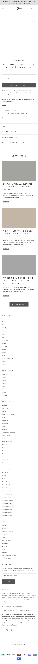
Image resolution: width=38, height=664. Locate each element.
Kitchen (4, 383)
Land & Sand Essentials (8, 432)
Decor (4, 337)
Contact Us (5, 528)
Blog (3, 549)
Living (3, 386)
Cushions (4, 349)
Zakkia (4, 463)
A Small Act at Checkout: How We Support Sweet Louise (17, 234)
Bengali (4, 411)
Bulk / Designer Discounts (9, 555)
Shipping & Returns (9, 131)
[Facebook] (3, 630)
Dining (4, 389)
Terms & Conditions (10, 137)
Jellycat (4, 426)
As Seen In (5, 543)
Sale (3, 322)
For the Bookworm (7, 503)
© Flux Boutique (19, 642)
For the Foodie (6, 482)
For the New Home (7, 500)
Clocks (4, 343)
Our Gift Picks (6, 473)
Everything (5, 364)
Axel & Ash (5, 405)
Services (4, 534)
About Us (4, 546)
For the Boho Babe (7, 515)
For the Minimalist (7, 509)
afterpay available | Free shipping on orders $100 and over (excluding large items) (19, 2)
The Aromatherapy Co (8, 451)
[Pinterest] (11, 630)
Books (4, 361)
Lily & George (6, 436)
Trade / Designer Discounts (13, 143)
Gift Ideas (4, 328)
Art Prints (4, 346)
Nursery (4, 377)
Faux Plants (5, 340)
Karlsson (4, 429)
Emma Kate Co (19, 60)
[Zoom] (34, 16)
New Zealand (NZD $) (18, 638)
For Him (4, 476)
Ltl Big (4, 439)
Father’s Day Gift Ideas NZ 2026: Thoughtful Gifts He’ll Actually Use (18, 281)
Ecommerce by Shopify (21, 644)
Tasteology (5, 448)
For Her (4, 479)
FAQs (4, 126)
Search (4, 525)
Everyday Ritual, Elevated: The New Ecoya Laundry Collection (18, 187)
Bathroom (4, 380)
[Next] (23, 55)
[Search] (32, 8)
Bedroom (4, 374)
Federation (5, 423)
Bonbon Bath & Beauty (8, 414)
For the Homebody (7, 494)
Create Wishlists (6, 558)
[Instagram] (7, 630)
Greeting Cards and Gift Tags (19, 99)
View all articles (19, 304)
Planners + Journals (7, 358)
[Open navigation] (3, 8)
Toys (3, 355)
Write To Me (5, 460)
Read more (6, 201)
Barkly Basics (5, 408)
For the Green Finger (8, 491)
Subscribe (9, 581)
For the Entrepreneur (7, 488)
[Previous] (14, 55)
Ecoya (4, 417)
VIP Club (4, 552)
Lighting (4, 334)
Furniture (4, 331)
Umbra (4, 457)
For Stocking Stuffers (8, 506)
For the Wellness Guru (8, 497)
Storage (4, 352)
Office (4, 392)
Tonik (3, 454)
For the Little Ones (7, 485)
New (3, 319)
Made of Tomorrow (7, 442)
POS (11, 644)
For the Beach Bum (7, 512)
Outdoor (4, 395)
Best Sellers (5, 325)
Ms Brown (5, 445)
